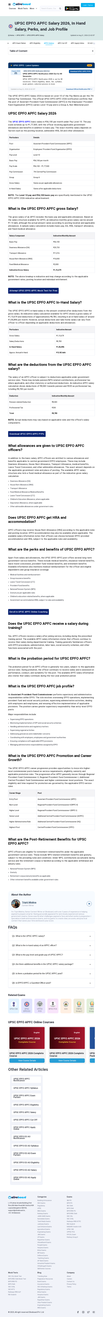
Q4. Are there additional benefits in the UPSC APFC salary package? (51, 964)
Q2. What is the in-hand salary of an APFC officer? (51, 945)
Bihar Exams (41, 1250)
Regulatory (41, 1206)
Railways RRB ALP (14, 1292)
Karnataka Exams (43, 1219)
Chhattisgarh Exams (44, 1266)
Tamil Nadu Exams (44, 1221)
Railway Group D (72, 1237)
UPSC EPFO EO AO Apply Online (24, 1178)
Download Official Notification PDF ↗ (79, 89)
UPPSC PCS (71, 1232)
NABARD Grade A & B (74, 1227)
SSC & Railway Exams (44, 1287)
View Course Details (27, 1060)
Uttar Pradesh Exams (44, 1302)
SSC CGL (70, 1216)
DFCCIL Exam (71, 1234)
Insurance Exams (43, 1284)
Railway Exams (42, 1213)
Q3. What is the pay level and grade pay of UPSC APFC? (51, 955)
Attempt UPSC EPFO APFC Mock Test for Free (33, 290)
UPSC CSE (70, 1229)
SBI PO (69, 1200)
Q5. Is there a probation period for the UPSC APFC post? (51, 973)
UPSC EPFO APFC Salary (35, 35)
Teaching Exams (43, 1258)
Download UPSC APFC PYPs (80, 71)
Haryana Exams (42, 1248)
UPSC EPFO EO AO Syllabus (26, 1146)
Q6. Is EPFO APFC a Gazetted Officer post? (51, 983)
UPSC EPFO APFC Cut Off (25, 1120)
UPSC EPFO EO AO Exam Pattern (24, 1154)
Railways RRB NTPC (74, 1221)
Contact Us (70, 1281)
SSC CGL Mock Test (15, 1276)
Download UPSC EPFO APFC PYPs (27, 434)
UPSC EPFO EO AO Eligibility (26, 1162)
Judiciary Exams (43, 1224)
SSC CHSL (70, 1219)
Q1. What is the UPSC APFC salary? (51, 936)
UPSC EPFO (20, 35)
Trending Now (42, 1276)
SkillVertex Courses (44, 1269)
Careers (69, 1279)
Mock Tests (23, 8)
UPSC (39, 1208)
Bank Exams (41, 1281)
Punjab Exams (42, 1245)
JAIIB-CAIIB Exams (43, 1216)
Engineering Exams (44, 1232)
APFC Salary (49, 43)
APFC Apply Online (77, 43)
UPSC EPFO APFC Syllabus (25, 1088)
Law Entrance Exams (44, 1227)
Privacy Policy (71, 1284)
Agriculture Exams (43, 1229)
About (69, 1276)
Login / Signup (88, 5)
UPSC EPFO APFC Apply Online (24, 1128)
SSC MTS (11, 1289)
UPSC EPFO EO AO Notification (21, 1137)
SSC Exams (41, 1203)
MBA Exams (41, 1211)
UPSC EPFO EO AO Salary (25, 1170)
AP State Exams (42, 1261)
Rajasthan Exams (43, 1240)
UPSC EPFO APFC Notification (21, 1080)
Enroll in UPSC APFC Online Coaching (28, 612)
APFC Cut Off (62, 43)
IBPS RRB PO (71, 1211)
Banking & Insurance (44, 1200)
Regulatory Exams (43, 1289)
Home (12, 35)
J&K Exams (41, 1234)
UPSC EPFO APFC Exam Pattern (24, 1096)
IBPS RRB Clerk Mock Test (17, 1279)
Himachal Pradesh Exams (46, 1263)
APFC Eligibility (35, 43)
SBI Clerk (70, 1206)
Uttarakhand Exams (44, 1242)
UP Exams (40, 1237)
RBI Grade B (71, 1224)
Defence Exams (42, 1255)
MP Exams (41, 1253)
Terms (69, 1287)
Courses (12, 8)
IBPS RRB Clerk (72, 1213)
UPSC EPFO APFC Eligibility (26, 1105)
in (89, 903)
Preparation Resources (45, 1279)
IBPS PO (69, 1203)
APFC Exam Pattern (19, 43)
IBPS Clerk (70, 1208)
